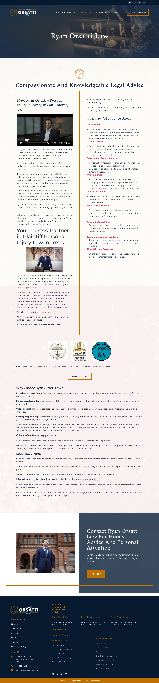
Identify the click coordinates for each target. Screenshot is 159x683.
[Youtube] (65, 673)
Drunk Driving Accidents (100, 249)
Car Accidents (94, 124)
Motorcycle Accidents (98, 205)
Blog (118, 12)
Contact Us (103, 12)
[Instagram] (135, 2)
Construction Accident (99, 158)
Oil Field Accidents (96, 191)
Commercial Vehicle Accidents (102, 237)
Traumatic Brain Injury (98, 222)
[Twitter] (139, 2)
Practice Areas (64, 12)
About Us (86, 12)
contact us (45, 312)
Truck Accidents (95, 141)
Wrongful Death (95, 175)
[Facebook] (130, 2)
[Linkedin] (144, 2)
